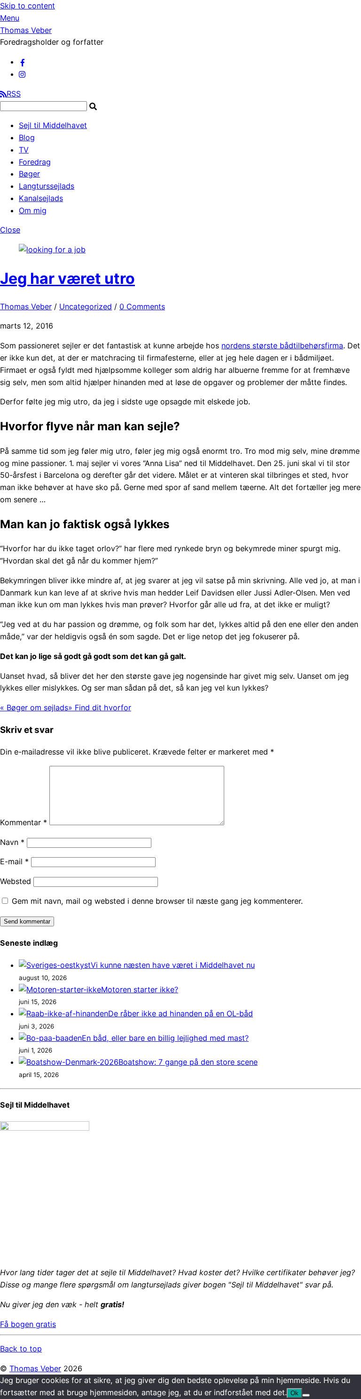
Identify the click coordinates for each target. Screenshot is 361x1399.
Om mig (33, 210)
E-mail (14, 861)
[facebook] (22, 61)
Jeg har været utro (67, 278)
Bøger (29, 173)
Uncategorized (85, 306)
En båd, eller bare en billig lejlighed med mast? (165, 1038)
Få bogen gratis (28, 1324)
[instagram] (22, 74)
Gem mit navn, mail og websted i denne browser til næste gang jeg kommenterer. (157, 901)
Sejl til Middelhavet (53, 125)
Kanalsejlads (41, 198)
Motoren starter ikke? (139, 989)
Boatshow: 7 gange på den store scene (188, 1062)
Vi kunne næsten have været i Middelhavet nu (173, 965)
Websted (15, 881)
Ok (294, 1393)
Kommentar (23, 822)
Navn (12, 842)
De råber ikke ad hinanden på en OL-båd (180, 1013)
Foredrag (35, 162)
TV (24, 149)
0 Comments (142, 306)
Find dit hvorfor (99, 707)
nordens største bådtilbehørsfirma (282, 345)
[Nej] (306, 1395)
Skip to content (27, 5)
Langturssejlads (46, 186)
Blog (27, 137)
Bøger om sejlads (34, 707)
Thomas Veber (26, 306)
